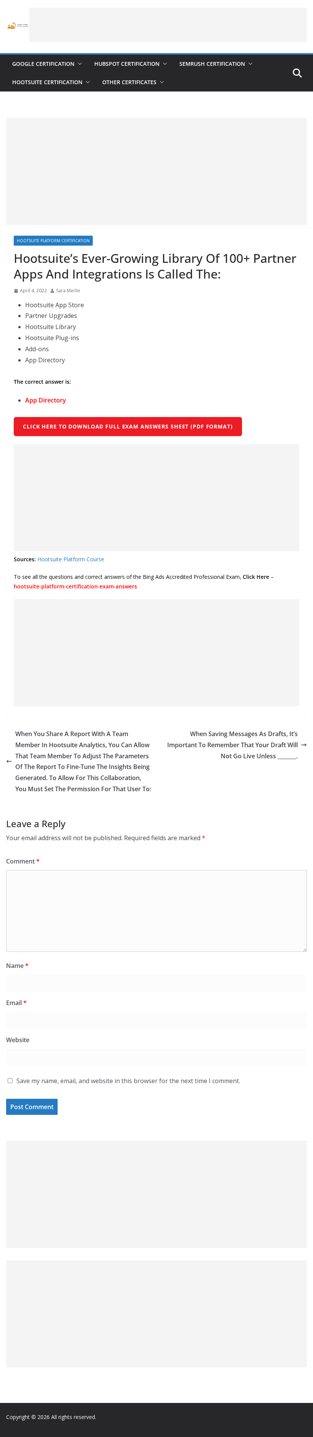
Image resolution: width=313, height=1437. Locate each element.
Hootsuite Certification (47, 82)
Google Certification (43, 63)
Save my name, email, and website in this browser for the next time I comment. (128, 1081)
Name (17, 965)
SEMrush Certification (212, 63)
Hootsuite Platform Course (70, 559)
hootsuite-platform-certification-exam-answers (75, 586)
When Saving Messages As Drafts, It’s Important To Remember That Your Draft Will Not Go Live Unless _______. (232, 745)
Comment (23, 861)
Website (17, 1040)
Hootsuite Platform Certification (53, 240)
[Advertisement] (168, 25)
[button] (78, 64)
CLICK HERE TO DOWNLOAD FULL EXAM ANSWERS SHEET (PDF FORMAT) (128, 426)
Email (16, 1003)
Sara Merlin (68, 290)
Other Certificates (129, 82)
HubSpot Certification (127, 63)
